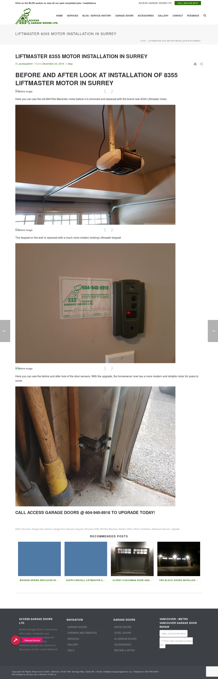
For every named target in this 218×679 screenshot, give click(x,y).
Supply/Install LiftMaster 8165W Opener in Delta (86, 580)
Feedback (193, 15)
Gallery (163, 15)
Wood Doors (122, 627)
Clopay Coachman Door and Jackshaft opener (133, 580)
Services (72, 15)
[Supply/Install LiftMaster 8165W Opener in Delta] (86, 559)
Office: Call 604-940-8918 (173, 633)
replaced (156, 529)
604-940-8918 (152, 671)
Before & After (124, 650)
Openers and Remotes (82, 632)
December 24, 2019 (53, 63)
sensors (166, 529)
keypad (79, 529)
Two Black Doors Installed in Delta (179, 580)
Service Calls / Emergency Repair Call (176, 642)
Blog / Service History (96, 15)
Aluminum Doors (125, 638)
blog (70, 63)
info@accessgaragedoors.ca (117, 671)
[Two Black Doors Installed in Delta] (178, 559)
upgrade (175, 529)
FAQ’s (70, 650)
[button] (15, 640)
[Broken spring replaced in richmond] (39, 559)
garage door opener (42, 529)
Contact (178, 15)
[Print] (195, 64)
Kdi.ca (53, 674)
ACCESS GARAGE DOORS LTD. (155, 3)
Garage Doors (124, 15)
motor (130, 529)
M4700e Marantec (109, 529)
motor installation (142, 529)
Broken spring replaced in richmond (40, 580)
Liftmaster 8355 (91, 529)
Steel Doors (122, 632)
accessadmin (26, 63)
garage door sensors (63, 529)
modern (122, 529)
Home (59, 15)
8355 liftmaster (23, 529)
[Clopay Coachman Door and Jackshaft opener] (132, 559)
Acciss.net (32, 674)
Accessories (146, 15)
